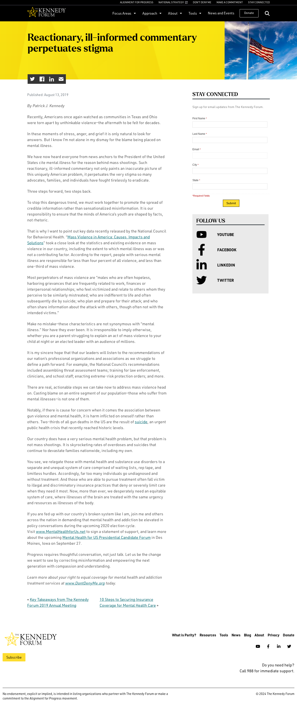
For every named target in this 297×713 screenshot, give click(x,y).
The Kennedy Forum (46, 13)
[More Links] (134, 13)
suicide (141, 421)
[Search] (267, 13)
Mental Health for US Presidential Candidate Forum (106, 537)
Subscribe (14, 657)
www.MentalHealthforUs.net (60, 531)
